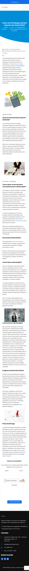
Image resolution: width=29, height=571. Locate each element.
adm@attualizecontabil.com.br (11, 544)
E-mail (21, 470)
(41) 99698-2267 (14, 2)
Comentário (14, 485)
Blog (16, 454)
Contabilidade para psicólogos (10, 51)
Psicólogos (4, 53)
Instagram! (8, 456)
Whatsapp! (22, 452)
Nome (7, 470)
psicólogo (18, 64)
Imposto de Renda (17, 241)
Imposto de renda (21, 51)
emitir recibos (18, 220)
